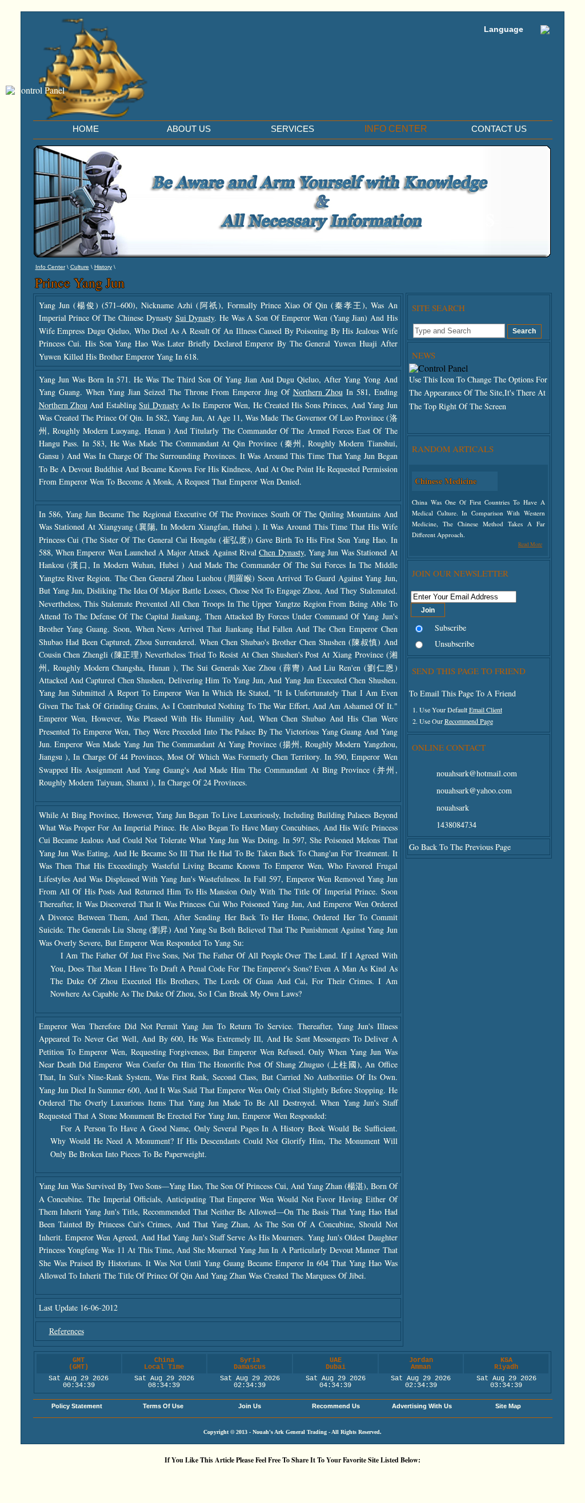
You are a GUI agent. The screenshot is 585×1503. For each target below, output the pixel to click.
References (66, 1330)
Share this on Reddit (227, 1479)
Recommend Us (336, 1406)
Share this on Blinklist (364, 1479)
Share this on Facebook (432, 1479)
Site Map (508, 1406)
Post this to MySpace (467, 1479)
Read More (530, 544)
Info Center (50, 267)
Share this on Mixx (295, 1479)
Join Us (249, 1406)
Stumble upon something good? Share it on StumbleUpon (261, 1479)
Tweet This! (192, 1479)
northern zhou (318, 391)
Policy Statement (76, 1406)
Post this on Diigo (398, 1479)
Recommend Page (468, 721)
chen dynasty (281, 552)
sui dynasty (195, 317)
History (103, 267)
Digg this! (158, 1479)
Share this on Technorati (329, 1479)
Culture (79, 267)
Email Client (485, 709)
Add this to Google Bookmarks (124, 1479)
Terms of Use (163, 1406)
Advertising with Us (422, 1406)
